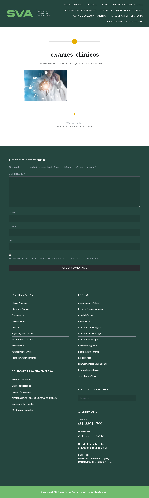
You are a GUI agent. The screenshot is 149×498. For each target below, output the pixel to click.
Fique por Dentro (20, 309)
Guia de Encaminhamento (89, 16)
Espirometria (84, 357)
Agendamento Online (129, 10)
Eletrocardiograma (87, 345)
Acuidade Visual (85, 315)
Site (11, 241)
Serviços (106, 10)
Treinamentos (19, 345)
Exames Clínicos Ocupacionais (93, 363)
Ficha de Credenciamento (126, 16)
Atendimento (134, 21)
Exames (105, 4)
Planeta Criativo (101, 492)
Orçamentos (114, 21)
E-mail (13, 226)
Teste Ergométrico (87, 376)
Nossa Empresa (74, 4)
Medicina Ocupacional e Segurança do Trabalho (35, 397)
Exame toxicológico (21, 385)
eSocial (92, 4)
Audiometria (84, 321)
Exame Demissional (21, 392)
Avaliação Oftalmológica (90, 333)
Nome (13, 212)
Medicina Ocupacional (128, 4)
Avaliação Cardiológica (89, 327)
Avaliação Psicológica (88, 339)
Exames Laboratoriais (89, 370)
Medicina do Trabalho (22, 410)
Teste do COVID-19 (21, 379)
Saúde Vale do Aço (65, 63)
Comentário (17, 174)
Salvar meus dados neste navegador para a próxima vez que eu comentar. (54, 258)
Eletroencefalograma (88, 351)
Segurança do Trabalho (81, 10)
